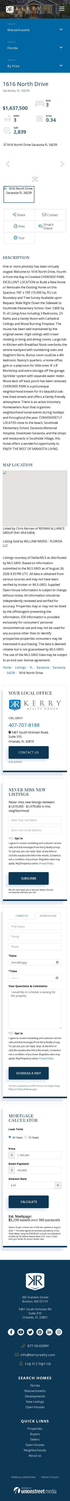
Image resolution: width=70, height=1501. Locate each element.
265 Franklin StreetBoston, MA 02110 (35, 1299)
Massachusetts (18, 30)
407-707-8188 (24, 725)
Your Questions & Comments (28, 986)
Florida (12, 48)
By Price (13, 66)
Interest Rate (18, 1179)
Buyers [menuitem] (35, 1434)
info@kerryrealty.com (37, 1355)
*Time (13, 971)
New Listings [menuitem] (35, 1402)
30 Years (17, 1137)
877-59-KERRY (38, 1346)
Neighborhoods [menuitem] (35, 1450)
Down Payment (19, 1164)
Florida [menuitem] (35, 1385)
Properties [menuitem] (34, 1429)
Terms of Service (25, 1089)
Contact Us (29, 752)
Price (12, 1148)
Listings (20, 667)
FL (31, 667)
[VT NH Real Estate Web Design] (35, 1490)
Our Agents (15, 762)
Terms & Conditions (23, 1477)
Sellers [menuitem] (35, 1439)
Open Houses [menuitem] (35, 1407)
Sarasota (43, 667)
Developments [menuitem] (35, 1396)
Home (7, 667)
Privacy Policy (46, 863)
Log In (29, 1363)
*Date (13, 955)
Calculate (29, 1202)
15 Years (33, 1137)
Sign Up (44, 1363)
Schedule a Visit (48, 916)
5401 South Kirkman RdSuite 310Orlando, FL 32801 (35, 1313)
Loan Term (16, 1129)
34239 (11, 673)
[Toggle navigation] (61, 8)
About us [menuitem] (35, 1456)
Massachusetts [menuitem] (35, 1391)
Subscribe (28, 878)
